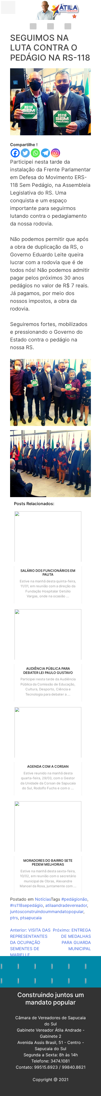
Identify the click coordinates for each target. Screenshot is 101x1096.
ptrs (14, 917)
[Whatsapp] (35, 152)
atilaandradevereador (66, 905)
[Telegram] (45, 152)
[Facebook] (15, 152)
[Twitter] (25, 152)
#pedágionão (74, 899)
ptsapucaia (31, 917)
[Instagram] (55, 152)
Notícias (43, 899)
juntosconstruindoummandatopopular (46, 911)
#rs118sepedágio (26, 905)
